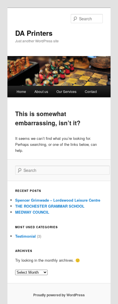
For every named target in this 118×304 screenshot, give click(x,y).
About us (41, 91)
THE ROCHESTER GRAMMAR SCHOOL (49, 206)
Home (21, 91)
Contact (91, 91)
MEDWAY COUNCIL (32, 212)
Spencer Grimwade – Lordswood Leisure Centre (57, 200)
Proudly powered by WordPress (59, 294)
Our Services (66, 91)
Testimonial (25, 236)
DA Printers (33, 33)
